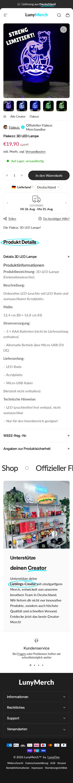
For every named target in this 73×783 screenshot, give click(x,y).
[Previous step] (7, 203)
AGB (52, 763)
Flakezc (34, 116)
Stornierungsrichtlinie (56, 768)
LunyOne (54, 757)
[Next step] (66, 203)
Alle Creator (17, 116)
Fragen (21, 654)
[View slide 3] (38, 665)
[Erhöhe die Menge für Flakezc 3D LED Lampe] (21, 175)
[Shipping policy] (32, 186)
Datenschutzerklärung (36, 763)
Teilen (12, 219)
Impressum (37, 768)
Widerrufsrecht (15, 763)
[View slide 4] (43, 665)
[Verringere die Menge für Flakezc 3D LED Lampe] (7, 175)
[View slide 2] (34, 665)
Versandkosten (35, 151)
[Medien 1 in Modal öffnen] (63, 29)
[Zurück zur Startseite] (4, 116)
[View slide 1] (30, 665)
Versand (61, 763)
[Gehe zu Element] (8, 106)
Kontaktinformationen (17, 768)
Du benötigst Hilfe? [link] (56, 219)
